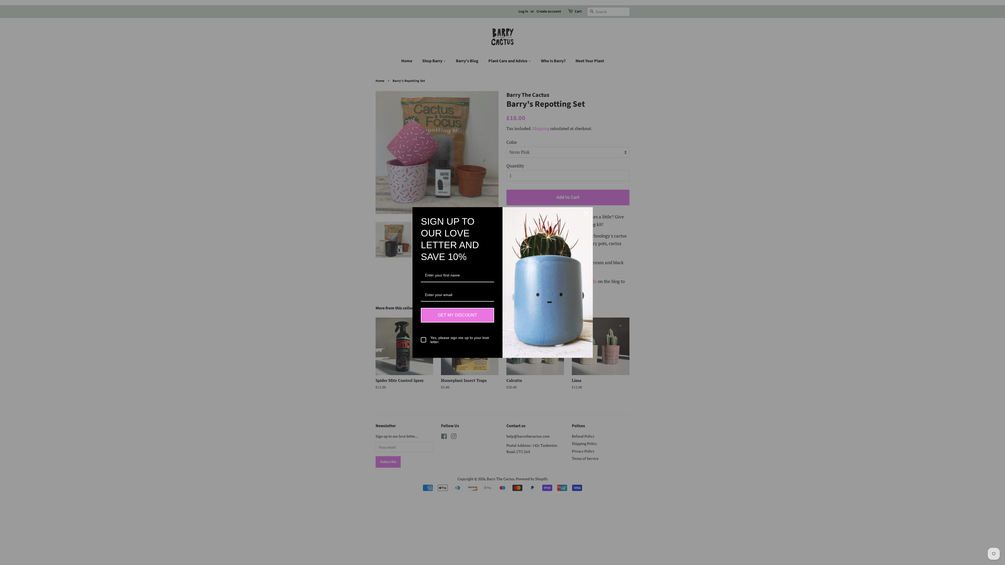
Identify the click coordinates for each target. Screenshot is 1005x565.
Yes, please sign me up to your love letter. (459, 340)
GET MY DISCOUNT (457, 315)
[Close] (586, 213)
